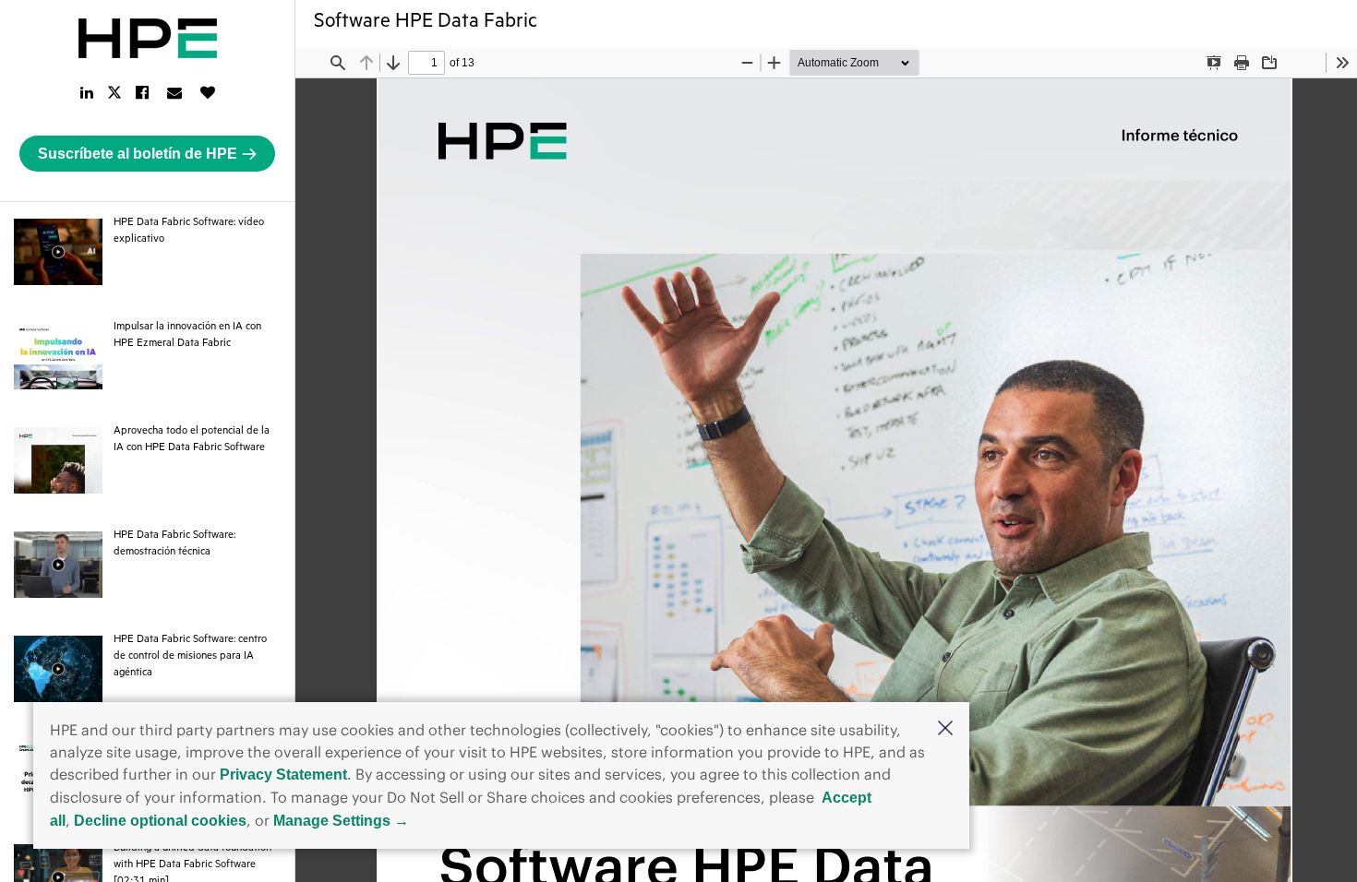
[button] (945, 730)
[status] (426, 63)
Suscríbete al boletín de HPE (137, 153)
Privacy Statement (283, 774)
